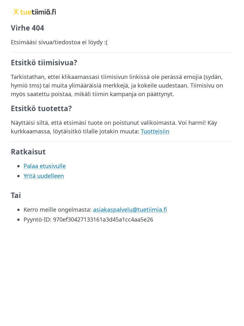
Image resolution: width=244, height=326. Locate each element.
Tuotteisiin (155, 131)
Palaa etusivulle (45, 166)
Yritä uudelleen (44, 176)
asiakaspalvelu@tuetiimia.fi (130, 209)
